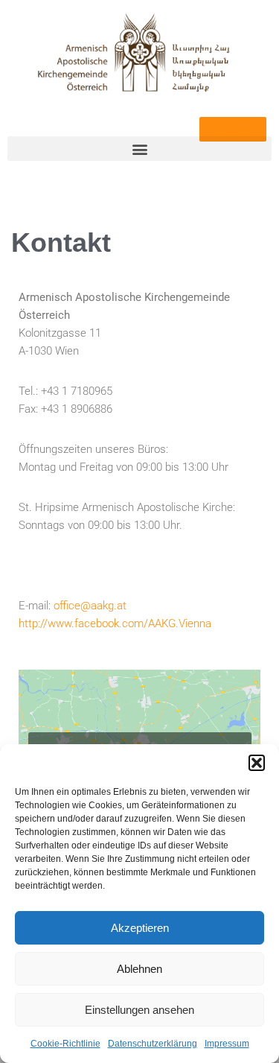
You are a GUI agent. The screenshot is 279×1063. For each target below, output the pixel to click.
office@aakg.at (90, 605)
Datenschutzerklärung (152, 1043)
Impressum (227, 1043)
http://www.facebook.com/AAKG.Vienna (115, 623)
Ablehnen (139, 968)
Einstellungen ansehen (139, 1009)
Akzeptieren (140, 927)
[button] (256, 762)
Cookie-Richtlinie (65, 1043)
